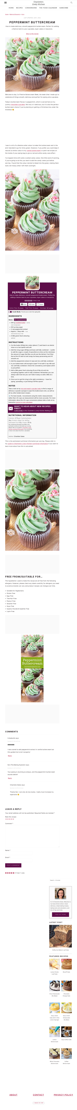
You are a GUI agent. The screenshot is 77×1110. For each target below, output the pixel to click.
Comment (9, 823)
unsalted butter (20, 322)
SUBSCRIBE (18, 410)
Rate (33, 304)
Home (6, 14)
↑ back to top (38, 1102)
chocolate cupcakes (18, 104)
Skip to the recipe (32, 34)
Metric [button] (11, 320)
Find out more (60, 914)
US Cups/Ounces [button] (20, 320)
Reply (10, 756)
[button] (25, 301)
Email (7, 857)
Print (24, 304)
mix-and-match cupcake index (31, 388)
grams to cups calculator (24, 402)
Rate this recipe (10, 817)
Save (41, 304)
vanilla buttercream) (34, 150)
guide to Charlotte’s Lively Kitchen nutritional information (28, 444)
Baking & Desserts (15, 14)
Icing (23, 14)
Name (7, 850)
